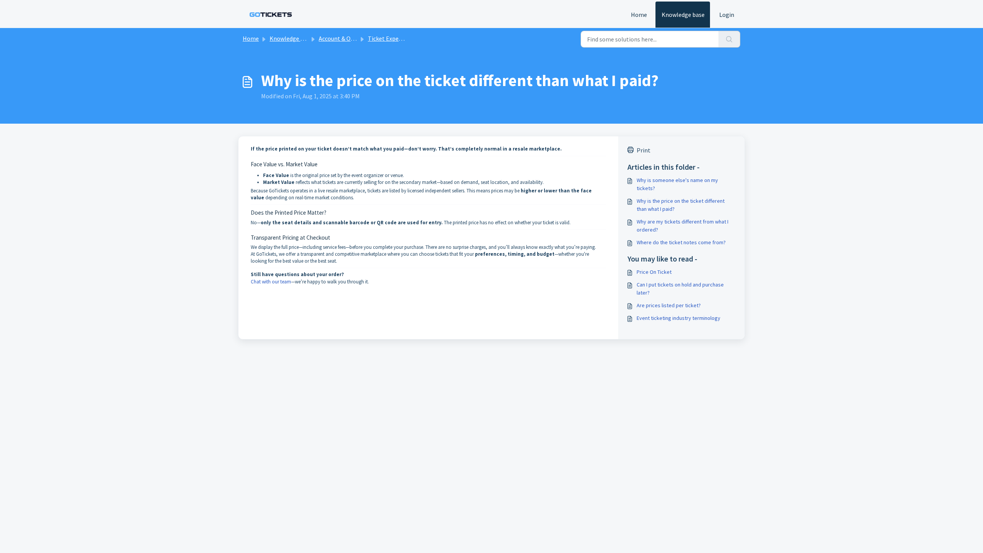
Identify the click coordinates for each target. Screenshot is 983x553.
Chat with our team (271, 281)
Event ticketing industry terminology (678, 318)
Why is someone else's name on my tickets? (677, 184)
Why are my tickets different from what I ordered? (682, 225)
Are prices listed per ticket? (669, 305)
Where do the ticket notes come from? (681, 242)
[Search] (729, 39)
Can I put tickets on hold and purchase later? (680, 288)
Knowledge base (683, 14)
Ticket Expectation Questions (407, 38)
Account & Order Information (357, 38)
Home (639, 14)
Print (643, 150)
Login (726, 14)
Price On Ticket (654, 271)
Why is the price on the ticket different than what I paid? (681, 204)
